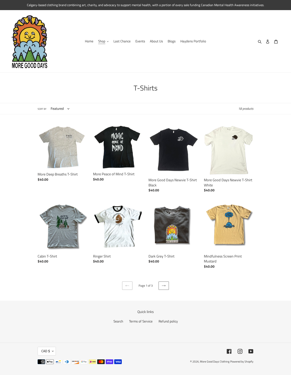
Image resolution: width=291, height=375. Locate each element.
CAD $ (45, 351)
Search (118, 321)
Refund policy (168, 321)
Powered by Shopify (241, 361)
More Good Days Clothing (214, 361)
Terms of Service (141, 321)
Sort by (42, 109)
